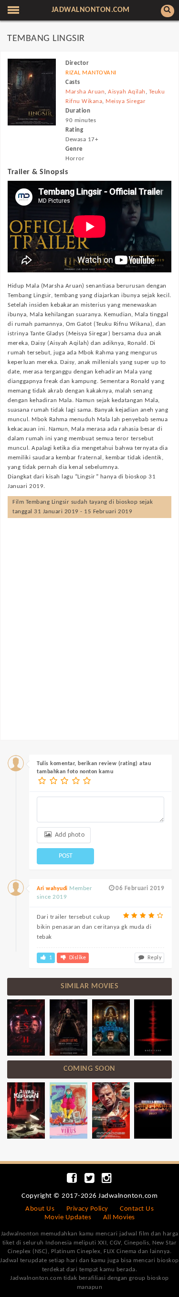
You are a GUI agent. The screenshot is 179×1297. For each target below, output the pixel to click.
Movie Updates (68, 1217)
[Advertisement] (89, 619)
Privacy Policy (87, 1209)
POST (66, 856)
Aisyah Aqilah (127, 92)
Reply (153, 958)
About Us (39, 1209)
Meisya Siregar (125, 101)
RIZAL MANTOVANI (90, 73)
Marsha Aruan (85, 92)
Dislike (76, 958)
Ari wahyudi (52, 889)
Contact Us (137, 1209)
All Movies (119, 1217)
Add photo (68, 835)
